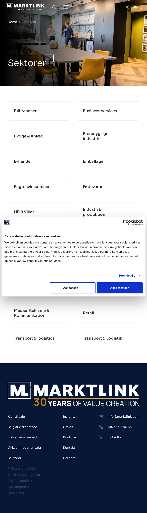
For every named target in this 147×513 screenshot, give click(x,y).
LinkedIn (114, 437)
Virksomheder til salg (24, 448)
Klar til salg (16, 417)
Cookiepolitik (18, 487)
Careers (69, 458)
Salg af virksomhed (22, 427)
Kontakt (69, 448)
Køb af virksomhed (22, 437)
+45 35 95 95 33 (119, 427)
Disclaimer (16, 493)
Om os (68, 427)
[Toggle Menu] (65, 7)
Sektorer (14, 458)
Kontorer (70, 437)
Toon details (127, 275)
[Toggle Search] (54, 7)
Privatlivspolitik (20, 481)
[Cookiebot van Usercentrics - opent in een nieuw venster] (126, 222)
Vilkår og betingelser (24, 475)
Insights (69, 417)
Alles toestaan (119, 287)
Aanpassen (70, 287)
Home (12, 22)
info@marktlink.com (123, 417)
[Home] (25, 6)
